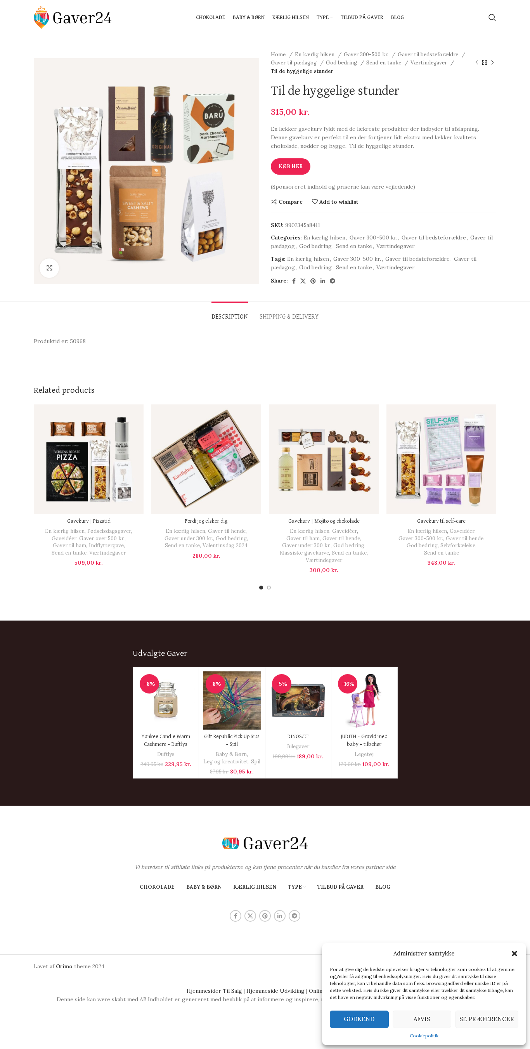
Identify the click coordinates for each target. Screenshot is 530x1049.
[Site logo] (72, 17)
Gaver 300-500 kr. (367, 54)
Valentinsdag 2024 (225, 545)
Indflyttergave (106, 545)
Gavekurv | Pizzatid (89, 521)
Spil (255, 761)
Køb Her (291, 166)
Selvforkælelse (457, 545)
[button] (514, 953)
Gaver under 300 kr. (189, 538)
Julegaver (298, 746)
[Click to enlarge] (49, 268)
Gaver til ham (69, 545)
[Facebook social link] (294, 281)
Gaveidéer (64, 538)
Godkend (359, 1019)
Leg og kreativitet (225, 761)
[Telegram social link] (332, 281)
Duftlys (166, 754)
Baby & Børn (231, 754)
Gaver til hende (227, 531)
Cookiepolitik (424, 1036)
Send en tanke (384, 62)
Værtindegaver (429, 62)
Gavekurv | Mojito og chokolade (324, 521)
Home (279, 54)
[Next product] (492, 63)
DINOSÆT (298, 736)
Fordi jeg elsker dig (206, 521)
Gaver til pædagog (294, 62)
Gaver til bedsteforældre (429, 54)
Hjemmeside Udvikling (275, 990)
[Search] (492, 17)
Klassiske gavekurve (304, 553)
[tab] (229, 313)
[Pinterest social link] (313, 281)
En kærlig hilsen (315, 54)
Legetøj (364, 754)
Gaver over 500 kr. (102, 538)
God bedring (342, 62)
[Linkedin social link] (322, 281)
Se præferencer (486, 1019)
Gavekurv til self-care (441, 521)
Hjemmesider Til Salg (214, 990)
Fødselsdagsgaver (109, 531)
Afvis (422, 1019)
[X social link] (303, 281)
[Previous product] (477, 63)
